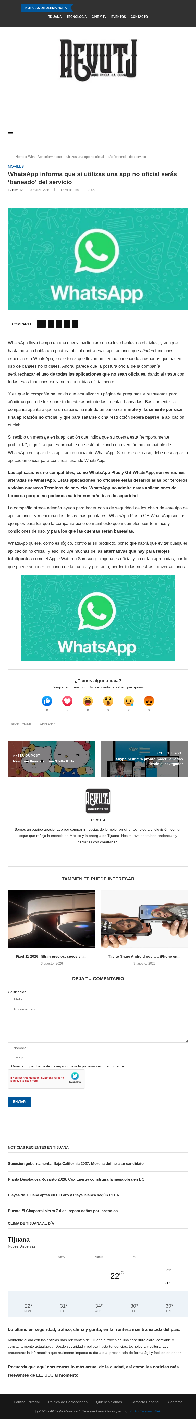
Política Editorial (27, 1402)
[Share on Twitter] (51, 324)
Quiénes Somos (109, 1402)
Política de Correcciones (68, 1402)
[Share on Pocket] (75, 324)
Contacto (139, 17)
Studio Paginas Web (144, 1411)
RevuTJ (17, 190)
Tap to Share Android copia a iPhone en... (144, 956)
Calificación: (17, 992)
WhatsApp (47, 723)
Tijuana (55, 17)
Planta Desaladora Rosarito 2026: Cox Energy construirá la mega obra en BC (76, 1179)
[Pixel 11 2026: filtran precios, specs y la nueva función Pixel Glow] (51, 919)
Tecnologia (77, 17)
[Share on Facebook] (41, 324)
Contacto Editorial (145, 1402)
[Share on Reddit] (67, 324)
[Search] (185, 132)
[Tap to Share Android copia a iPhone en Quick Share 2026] (144, 919)
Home (20, 157)
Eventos (118, 17)
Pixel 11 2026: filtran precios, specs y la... (52, 956)
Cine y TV (99, 17)
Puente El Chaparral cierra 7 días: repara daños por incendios (63, 1211)
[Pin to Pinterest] (59, 324)
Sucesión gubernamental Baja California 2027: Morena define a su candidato (76, 1163)
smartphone (21, 723)
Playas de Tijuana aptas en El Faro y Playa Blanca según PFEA (63, 1195)
